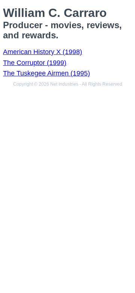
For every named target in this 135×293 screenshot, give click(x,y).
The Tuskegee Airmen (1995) (46, 73)
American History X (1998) (42, 52)
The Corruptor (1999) (34, 62)
